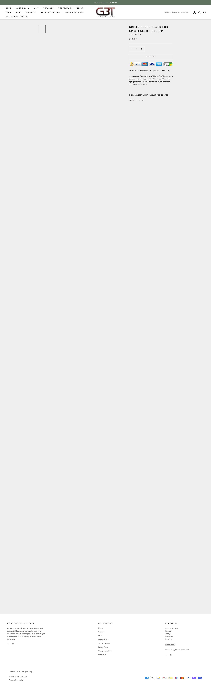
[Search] (199, 12)
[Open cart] (204, 12)
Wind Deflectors (50, 12)
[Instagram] (13, 644)
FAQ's (100, 636)
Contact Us (102, 655)
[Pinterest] (142, 100)
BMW (36, 8)
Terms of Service (104, 643)
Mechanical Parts (75, 12)
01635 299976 (170, 645)
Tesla (80, 8)
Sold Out (151, 56)
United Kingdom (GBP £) (176, 12)
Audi (18, 12)
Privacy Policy (103, 647)
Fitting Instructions (104, 651)
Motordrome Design (16, 16)
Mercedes (48, 8)
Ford (8, 12)
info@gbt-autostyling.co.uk (180, 650)
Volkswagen (65, 8)
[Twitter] (140, 100)
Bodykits (30, 12)
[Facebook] (137, 100)
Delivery (101, 632)
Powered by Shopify (16, 680)
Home (8, 8)
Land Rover (22, 8)
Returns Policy (103, 639)
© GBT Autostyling (18, 677)
